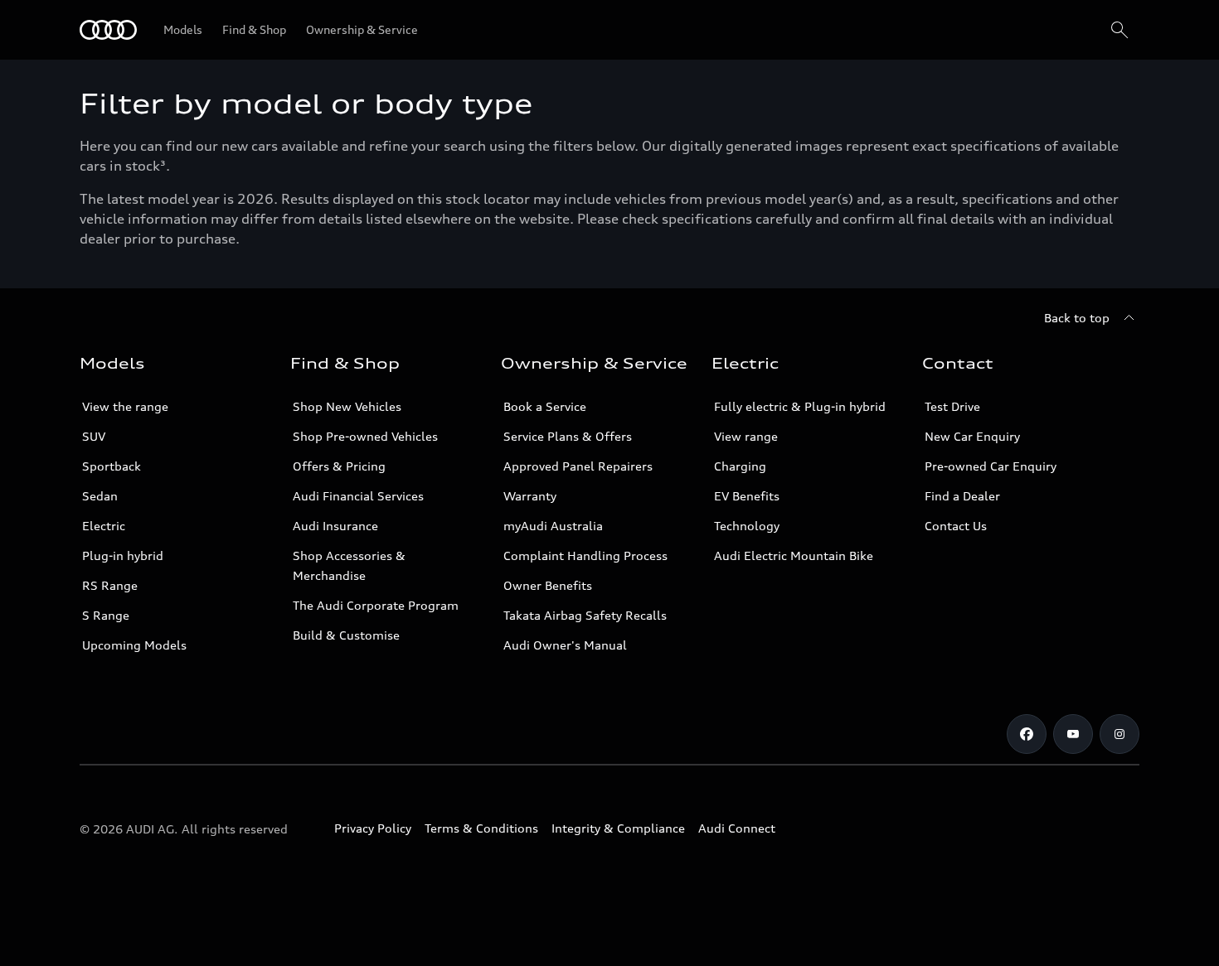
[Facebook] (1027, 734)
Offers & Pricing (339, 466)
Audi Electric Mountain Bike (793, 555)
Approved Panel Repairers (578, 466)
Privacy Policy (372, 828)
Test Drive (952, 406)
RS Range (110, 585)
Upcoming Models (134, 645)
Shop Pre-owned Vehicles (365, 436)
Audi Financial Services (358, 496)
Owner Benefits (547, 585)
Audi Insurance (335, 526)
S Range (105, 615)
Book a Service (544, 406)
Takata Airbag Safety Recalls (585, 615)
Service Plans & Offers (567, 436)
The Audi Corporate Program (376, 605)
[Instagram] (1119, 734)
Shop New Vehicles (347, 406)
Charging (740, 466)
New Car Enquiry (972, 436)
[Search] (1119, 30)
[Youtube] (1073, 734)
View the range (125, 406)
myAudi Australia (553, 526)
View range (746, 436)
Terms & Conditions (481, 828)
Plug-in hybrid (122, 555)
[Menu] (108, 30)
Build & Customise (346, 635)
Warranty (529, 496)
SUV (93, 436)
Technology (746, 526)
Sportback (111, 466)
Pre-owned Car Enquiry (990, 466)
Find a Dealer (962, 496)
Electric (103, 526)
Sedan (100, 496)
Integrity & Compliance (618, 828)
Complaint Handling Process (585, 555)
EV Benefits (746, 496)
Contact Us (956, 526)
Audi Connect (736, 828)
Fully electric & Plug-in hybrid (800, 406)
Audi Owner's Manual (565, 645)
